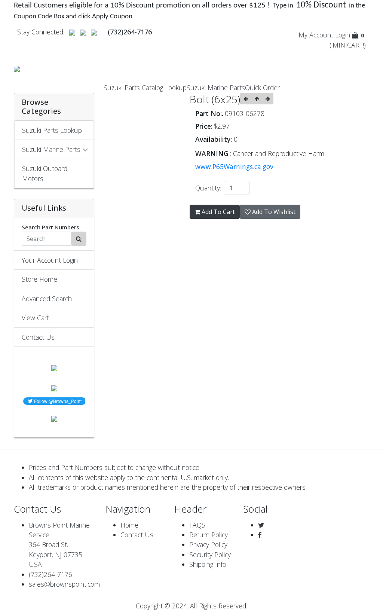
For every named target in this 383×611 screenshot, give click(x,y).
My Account (315, 34)
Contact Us (38, 337)
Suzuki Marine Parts (216, 87)
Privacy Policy (208, 544)
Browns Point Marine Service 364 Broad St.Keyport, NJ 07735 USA (59, 544)
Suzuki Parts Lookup (52, 130)
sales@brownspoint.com (64, 584)
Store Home (39, 279)
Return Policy (208, 534)
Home (129, 524)
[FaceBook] (260, 534)
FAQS (197, 524)
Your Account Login (50, 260)
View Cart (35, 317)
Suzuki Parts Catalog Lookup (145, 87)
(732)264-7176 (50, 574)
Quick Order (262, 87)
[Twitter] (261, 524)
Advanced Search (47, 298)
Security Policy (210, 554)
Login (342, 34)
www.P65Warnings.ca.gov (234, 166)
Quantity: (210, 187)
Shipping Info (207, 564)
